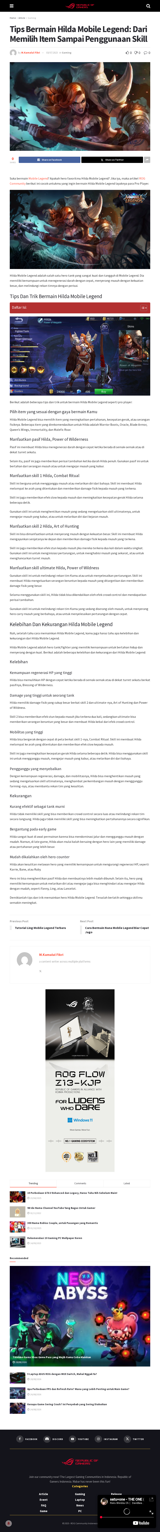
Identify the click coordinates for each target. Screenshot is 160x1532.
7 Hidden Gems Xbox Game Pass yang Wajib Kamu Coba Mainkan (52, 1357)
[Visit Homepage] (80, 6)
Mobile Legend (38, 178)
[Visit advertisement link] (80, 1080)
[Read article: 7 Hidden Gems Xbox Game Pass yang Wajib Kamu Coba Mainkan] (80, 1316)
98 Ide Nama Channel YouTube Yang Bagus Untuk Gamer (61, 1208)
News (80, 1505)
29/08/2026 (21, 1362)
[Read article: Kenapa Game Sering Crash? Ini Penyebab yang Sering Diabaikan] (17, 1408)
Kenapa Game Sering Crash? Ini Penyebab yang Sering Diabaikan (67, 1404)
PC (80, 1511)
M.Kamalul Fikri (30, 52)
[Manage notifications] (8, 1523)
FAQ (43, 1505)
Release (116, 1494)
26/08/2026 (35, 1394)
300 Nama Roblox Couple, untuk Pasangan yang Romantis (62, 1223)
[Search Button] (148, 6)
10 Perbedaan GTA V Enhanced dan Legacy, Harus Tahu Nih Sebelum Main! (72, 1193)
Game (43, 1511)
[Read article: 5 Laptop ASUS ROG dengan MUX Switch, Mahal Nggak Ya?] (17, 1378)
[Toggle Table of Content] (141, 308)
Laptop (80, 1500)
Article (22, 17)
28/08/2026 (35, 1379)
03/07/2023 (52, 52)
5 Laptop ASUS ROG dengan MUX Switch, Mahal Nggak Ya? (62, 1374)
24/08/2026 (35, 1409)
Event (44, 1500)
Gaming (32, 17)
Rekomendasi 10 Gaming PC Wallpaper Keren (54, 1238)
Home (13, 17)
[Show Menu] (11, 6)
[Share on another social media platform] (147, 160)
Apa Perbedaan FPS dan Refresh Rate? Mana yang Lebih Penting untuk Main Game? (78, 1389)
